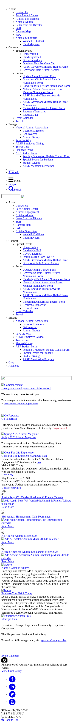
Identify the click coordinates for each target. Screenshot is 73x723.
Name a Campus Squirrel (15, 567)
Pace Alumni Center (27, 15)
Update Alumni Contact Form (39, 76)
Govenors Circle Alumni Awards (41, 69)
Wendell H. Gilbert (33, 41)
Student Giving (31, 162)
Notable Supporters (26, 37)
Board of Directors (33, 130)
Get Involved (30, 133)
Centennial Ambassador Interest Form (44, 108)
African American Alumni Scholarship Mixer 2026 (29, 551)
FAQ (18, 34)
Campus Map (23, 31)
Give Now (7, 474)
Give (11, 169)
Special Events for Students (38, 159)
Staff (18, 28)
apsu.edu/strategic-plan (53, 640)
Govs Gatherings (32, 60)
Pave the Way (23, 140)
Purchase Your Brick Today (16, 593)
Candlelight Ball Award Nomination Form (46, 85)
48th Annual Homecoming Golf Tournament (26, 516)
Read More (7, 506)
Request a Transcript (34, 111)
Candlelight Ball (32, 57)
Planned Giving (24, 149)
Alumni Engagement (27, 18)
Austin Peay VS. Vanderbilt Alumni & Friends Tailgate (32, 497)
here (39, 462)
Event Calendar (24, 117)
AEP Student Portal (26, 153)
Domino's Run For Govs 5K (39, 63)
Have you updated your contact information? (26, 388)
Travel (19, 121)
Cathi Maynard (31, 44)
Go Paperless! (9, 418)
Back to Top (11, 719)
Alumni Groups (31, 137)
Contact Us (22, 12)
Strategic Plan (9, 619)
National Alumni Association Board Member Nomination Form (43, 91)
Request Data (30, 114)
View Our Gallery (11, 670)
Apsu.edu (14, 172)
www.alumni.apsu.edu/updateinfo (21, 403)
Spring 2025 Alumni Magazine (18, 437)
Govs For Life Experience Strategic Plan (24, 455)
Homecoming (30, 53)
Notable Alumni (24, 21)
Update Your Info (11, 487)
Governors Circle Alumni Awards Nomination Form (41, 81)
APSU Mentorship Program (38, 165)
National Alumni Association (32, 127)
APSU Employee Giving (30, 143)
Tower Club (22, 146)
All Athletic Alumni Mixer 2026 (19, 535)
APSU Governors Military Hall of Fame (45, 66)
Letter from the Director (29, 25)
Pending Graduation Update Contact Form (46, 156)
